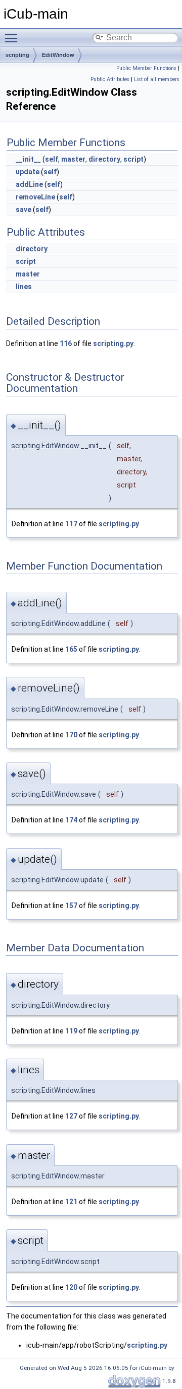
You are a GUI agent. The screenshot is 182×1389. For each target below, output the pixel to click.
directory (104, 159)
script (133, 159)
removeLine (35, 197)
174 (71, 820)
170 (71, 735)
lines (24, 287)
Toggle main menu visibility (13, 38)
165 (71, 649)
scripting (17, 55)
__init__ (28, 159)
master (73, 159)
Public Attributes (109, 79)
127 (71, 1116)
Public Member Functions (146, 68)
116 (66, 343)
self (51, 159)
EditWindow (58, 55)
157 (71, 905)
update (27, 172)
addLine (29, 184)
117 (71, 524)
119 (71, 1031)
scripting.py (113, 343)
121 (71, 1202)
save (23, 209)
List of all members (156, 79)
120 (71, 1287)
